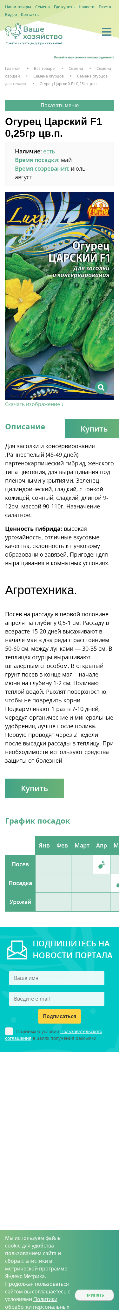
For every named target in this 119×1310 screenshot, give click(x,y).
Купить (34, 788)
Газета (105, 7)
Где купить (64, 7)
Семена (42, 7)
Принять (94, 1295)
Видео (11, 14)
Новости (87, 7)
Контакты (30, 14)
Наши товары (18, 7)
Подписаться (59, 1016)
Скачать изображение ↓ (34, 404)
